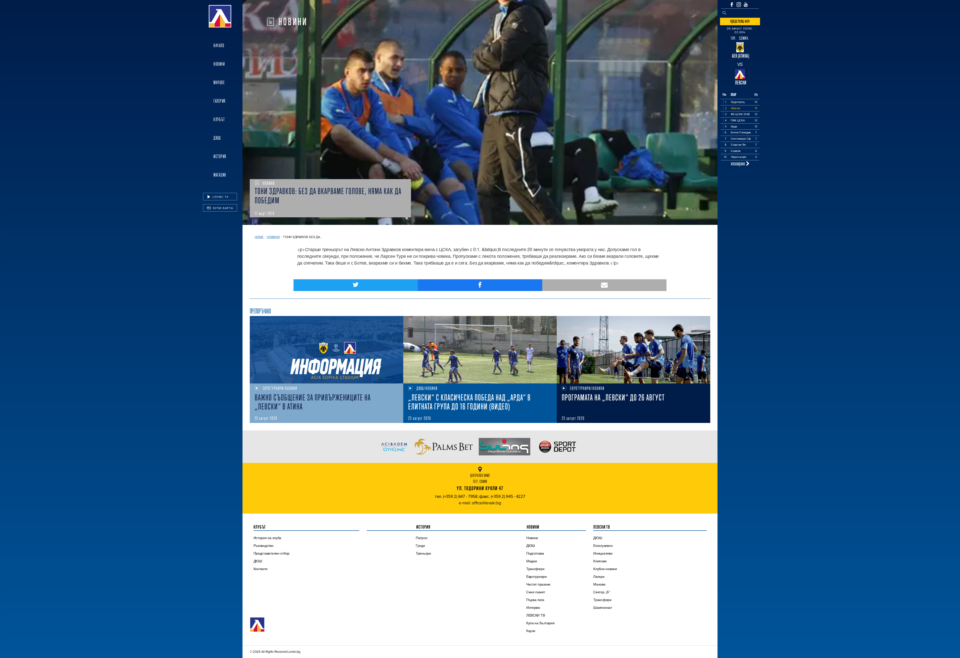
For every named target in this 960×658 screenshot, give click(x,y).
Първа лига (535, 599)
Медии (531, 561)
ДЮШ (217, 138)
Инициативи (602, 553)
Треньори (423, 553)
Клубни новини (605, 568)
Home (259, 237)
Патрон (421, 537)
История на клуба (268, 537)
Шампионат (602, 607)
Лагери (598, 576)
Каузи (530, 630)
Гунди (420, 545)
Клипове (599, 561)
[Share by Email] (604, 285)
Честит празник (538, 584)
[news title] (326, 349)
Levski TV (220, 197)
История (220, 156)
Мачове (219, 82)
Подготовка (535, 553)
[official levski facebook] (732, 4)
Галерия (220, 101)
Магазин (220, 175)
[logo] (220, 16)
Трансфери (535, 568)
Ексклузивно (602, 545)
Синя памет (535, 592)
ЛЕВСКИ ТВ (535, 615)
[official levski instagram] (738, 4)
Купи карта (222, 208)
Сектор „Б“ (601, 592)
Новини (219, 64)
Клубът (219, 119)
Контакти (261, 568)
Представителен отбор (272, 553)
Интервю (533, 607)
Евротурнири (536, 576)
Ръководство (264, 545)
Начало (219, 45)
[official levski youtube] (746, 4)
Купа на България (540, 623)
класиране (738, 163)
